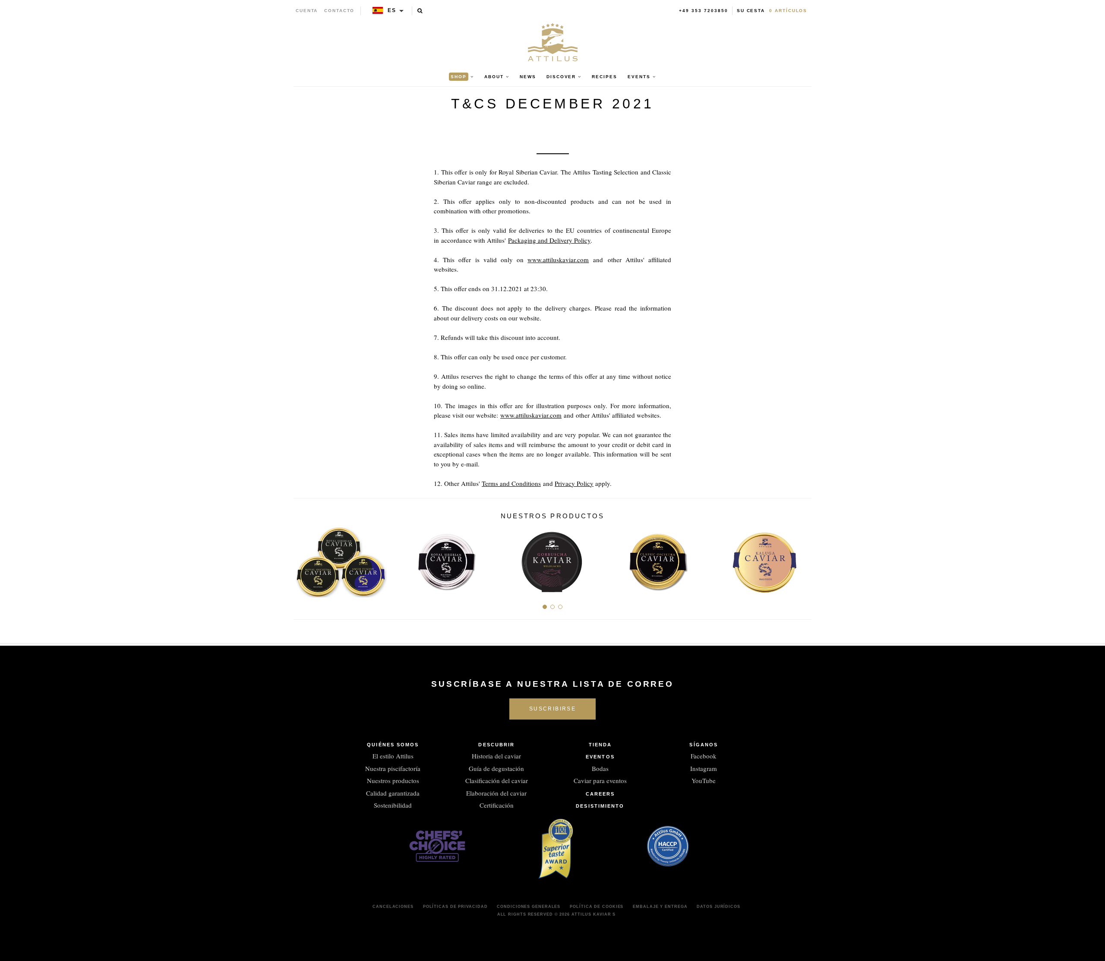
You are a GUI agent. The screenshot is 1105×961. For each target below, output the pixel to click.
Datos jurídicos (718, 906)
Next (801, 559)
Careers (600, 793)
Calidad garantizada (393, 793)
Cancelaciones (393, 906)
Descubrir (496, 744)
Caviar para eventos (600, 780)
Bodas (600, 768)
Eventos (600, 756)
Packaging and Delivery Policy (549, 240)
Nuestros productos (393, 780)
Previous (303, 559)
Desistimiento (600, 806)
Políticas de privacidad (455, 906)
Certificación (497, 805)
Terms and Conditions (511, 483)
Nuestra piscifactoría (392, 768)
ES (392, 10)
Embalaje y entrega (660, 906)
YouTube (703, 780)
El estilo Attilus (393, 756)
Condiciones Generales (528, 906)
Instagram (703, 768)
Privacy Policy (574, 483)
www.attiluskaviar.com (558, 259)
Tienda (600, 744)
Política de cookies (596, 906)
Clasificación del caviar (496, 780)
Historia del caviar (496, 756)
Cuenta (307, 10)
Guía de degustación (496, 768)
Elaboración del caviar (496, 793)
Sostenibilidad (393, 805)
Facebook (704, 756)
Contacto (339, 10)
